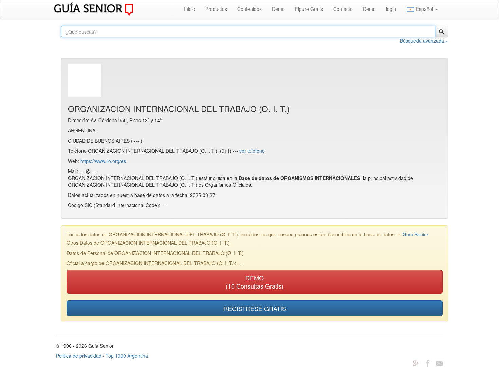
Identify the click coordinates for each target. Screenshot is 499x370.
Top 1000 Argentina (127, 355)
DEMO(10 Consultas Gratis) (254, 281)
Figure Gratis (309, 8)
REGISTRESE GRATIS (254, 308)
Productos (216, 8)
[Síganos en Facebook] (427, 362)
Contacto (343, 8)
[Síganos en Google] (415, 362)
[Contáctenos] (439, 362)
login (391, 8)
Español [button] (424, 8)
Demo (278, 8)
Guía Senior (415, 234)
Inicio (189, 8)
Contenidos (249, 8)
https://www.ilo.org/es (103, 161)
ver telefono (252, 150)
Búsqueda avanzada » (424, 40)
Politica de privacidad (78, 355)
